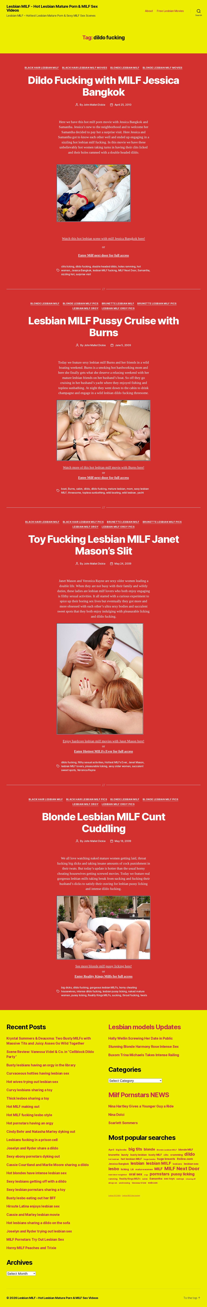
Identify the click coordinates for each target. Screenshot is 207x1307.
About (149, 11)
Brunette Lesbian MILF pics (156, 303)
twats (143, 995)
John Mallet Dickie (94, 104)
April (111, 1149)
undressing (124, 1183)
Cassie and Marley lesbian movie (33, 1215)
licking (125, 1169)
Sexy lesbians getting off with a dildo (36, 1181)
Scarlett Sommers (123, 1123)
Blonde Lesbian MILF (124, 67)
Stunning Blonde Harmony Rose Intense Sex (143, 1047)
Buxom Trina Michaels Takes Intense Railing (143, 1055)
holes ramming (127, 266)
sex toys (169, 1178)
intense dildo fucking (89, 991)
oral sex (135, 1174)
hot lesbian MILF (131, 1159)
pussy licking (79, 995)
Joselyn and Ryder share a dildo (32, 1148)
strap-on (112, 1183)
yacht (140, 492)
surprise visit (83, 274)
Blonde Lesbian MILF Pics (80, 303)
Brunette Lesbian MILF (118, 303)
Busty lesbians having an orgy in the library (41, 1065)
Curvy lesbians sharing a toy (29, 1090)
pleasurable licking (96, 766)
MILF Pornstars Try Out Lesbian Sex (35, 1239)
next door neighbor (117, 1175)
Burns (71, 488)
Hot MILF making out (22, 1107)
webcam (152, 1183)
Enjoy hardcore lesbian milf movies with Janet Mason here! (103, 741)
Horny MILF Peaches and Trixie (31, 1248)
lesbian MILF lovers (72, 766)
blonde (149, 1149)
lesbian (137, 1163)
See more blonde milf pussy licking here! (103, 966)
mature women (144, 1169)
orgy (146, 1175)
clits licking (67, 266)
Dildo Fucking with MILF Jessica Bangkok (103, 86)
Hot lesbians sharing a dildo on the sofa (38, 1223)
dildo (87, 488)
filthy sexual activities (90, 762)
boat (64, 488)
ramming (113, 1179)
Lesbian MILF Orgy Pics (118, 308)
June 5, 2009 (123, 345)
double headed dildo (104, 266)
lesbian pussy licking (115, 991)
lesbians (177, 1164)
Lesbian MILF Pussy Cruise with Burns (103, 326)
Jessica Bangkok (81, 270)
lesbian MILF (158, 1163)
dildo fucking (83, 266)
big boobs (121, 1149)
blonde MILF (185, 1149)
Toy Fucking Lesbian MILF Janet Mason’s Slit (103, 545)
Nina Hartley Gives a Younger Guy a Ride (141, 1106)
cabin (79, 488)
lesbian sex (191, 1163)
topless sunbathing (93, 492)
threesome (74, 492)
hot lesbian (113, 1159)
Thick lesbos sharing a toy (27, 1098)
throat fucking (130, 995)
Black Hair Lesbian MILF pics (83, 522)
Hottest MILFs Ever (116, 762)
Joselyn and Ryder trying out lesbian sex (39, 1231)
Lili (132, 1169)
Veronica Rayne (86, 770)
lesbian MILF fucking (105, 270)
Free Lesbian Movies (170, 11)
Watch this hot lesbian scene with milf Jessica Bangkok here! (103, 238)
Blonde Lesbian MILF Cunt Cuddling (103, 822)
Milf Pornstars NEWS (138, 1095)
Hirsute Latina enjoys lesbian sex (33, 1206)
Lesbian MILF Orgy (85, 308)
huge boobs (149, 1159)
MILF (158, 1169)
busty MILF (155, 1154)
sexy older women (120, 766)
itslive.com (185, 1159)
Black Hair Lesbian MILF (42, 67)
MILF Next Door (127, 270)
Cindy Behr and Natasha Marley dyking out (40, 1132)
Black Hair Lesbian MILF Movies (84, 67)
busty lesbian (138, 1154)
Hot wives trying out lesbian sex (32, 1082)
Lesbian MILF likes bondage (131, 1196)
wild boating (113, 492)
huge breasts (166, 1159)
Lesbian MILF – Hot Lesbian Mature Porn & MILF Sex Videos (58, 1298)
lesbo (113, 1168)
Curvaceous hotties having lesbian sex (37, 1073)
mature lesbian (116, 488)
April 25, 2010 (122, 104)
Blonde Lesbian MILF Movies (162, 67)
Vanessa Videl (139, 1183)
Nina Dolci (116, 1115)
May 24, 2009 (122, 563)
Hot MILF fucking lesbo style (29, 1115)
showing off (191, 1179)
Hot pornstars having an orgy (29, 1123)
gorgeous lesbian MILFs (104, 987)
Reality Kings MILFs (99, 995)
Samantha (143, 270)
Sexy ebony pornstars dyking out (33, 1156)
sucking (116, 995)
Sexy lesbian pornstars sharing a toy (35, 1190)
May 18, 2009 (123, 841)
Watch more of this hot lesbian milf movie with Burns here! (103, 467)
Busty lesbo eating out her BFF (31, 1198)
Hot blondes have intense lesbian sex (36, 1173)
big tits (135, 1149)
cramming (176, 1154)
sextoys (180, 1179)
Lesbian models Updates (144, 1027)
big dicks (66, 987)
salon (145, 1179)
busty (125, 1154)
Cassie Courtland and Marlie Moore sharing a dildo (47, 1165)
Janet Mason (136, 762)
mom (130, 488)
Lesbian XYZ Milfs (114, 1196)
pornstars (159, 1173)
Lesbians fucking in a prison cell (32, 1140)
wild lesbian (129, 492)
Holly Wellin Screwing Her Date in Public (140, 1038)
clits (166, 1154)
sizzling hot (68, 274)
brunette (114, 1154)
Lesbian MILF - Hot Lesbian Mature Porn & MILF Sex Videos (52, 8)
